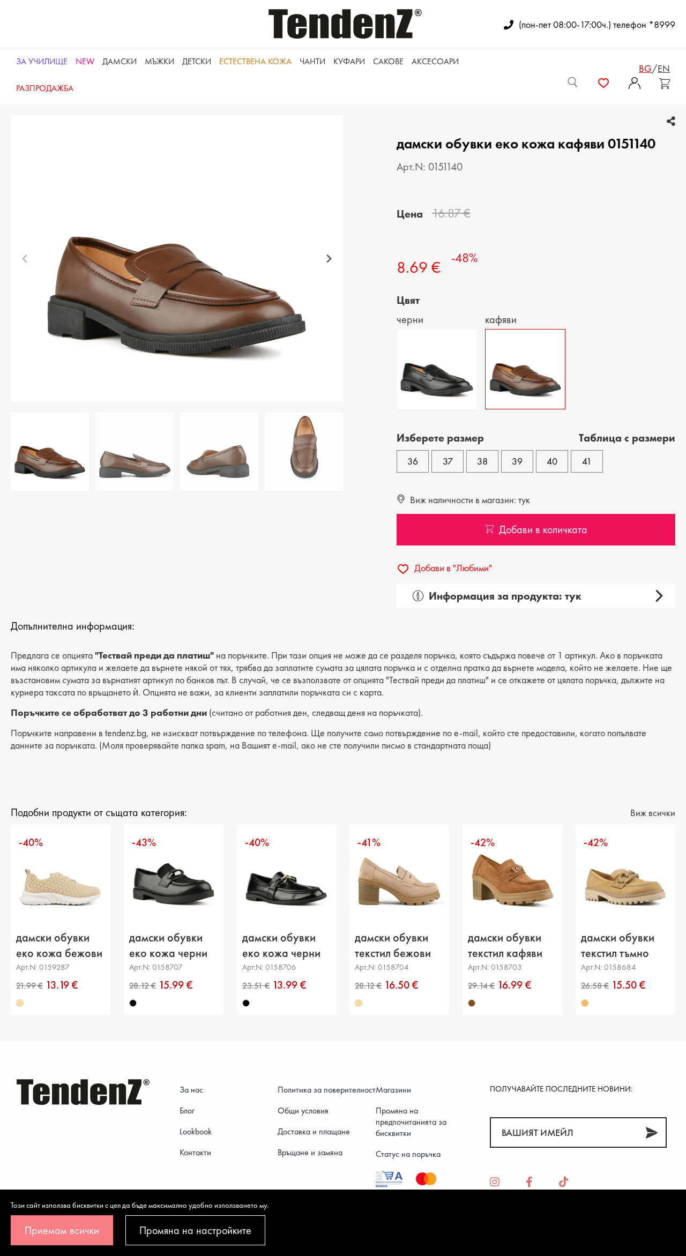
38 (482, 461)
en (664, 68)
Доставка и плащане (314, 1131)
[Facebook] (529, 1182)
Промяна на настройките (195, 1230)
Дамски (119, 61)
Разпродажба (44, 88)
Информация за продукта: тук (505, 596)
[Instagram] (494, 1182)
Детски (196, 61)
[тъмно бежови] (584, 1003)
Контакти (195, 1152)
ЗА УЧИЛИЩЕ (42, 61)
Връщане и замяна (310, 1152)
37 (448, 461)
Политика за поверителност (327, 1089)
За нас (191, 1089)
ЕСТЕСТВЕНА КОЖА (255, 61)
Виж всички (652, 812)
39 (517, 461)
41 (587, 461)
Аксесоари (435, 61)
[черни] (133, 1003)
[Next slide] (329, 258)
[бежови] (19, 1003)
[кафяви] (471, 1003)
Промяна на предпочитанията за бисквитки (411, 1122)
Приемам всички (62, 1230)
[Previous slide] (25, 258)
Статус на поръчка (408, 1154)
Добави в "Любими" (452, 568)
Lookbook (196, 1131)
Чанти (312, 61)
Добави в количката (543, 529)
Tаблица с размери (627, 438)
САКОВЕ (388, 61)
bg (645, 68)
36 (412, 461)
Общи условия (303, 1110)
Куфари (349, 61)
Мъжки (159, 61)
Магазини (393, 1089)
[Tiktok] (564, 1182)
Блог (187, 1110)
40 (552, 461)
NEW (85, 61)
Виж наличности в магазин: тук (469, 500)
